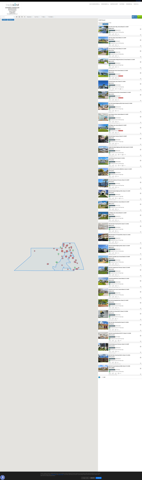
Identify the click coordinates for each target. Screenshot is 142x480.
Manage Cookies (85, 477)
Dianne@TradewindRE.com (12, 13)
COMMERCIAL (129, 4)
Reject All (92, 477)
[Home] (12, 5)
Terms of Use (60, 474)
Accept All (99, 477)
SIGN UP (135, 4)
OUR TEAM (122, 4)
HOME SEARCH (104, 4)
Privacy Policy (54, 474)
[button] (2, 477)
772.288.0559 (11, 12)
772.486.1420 (11, 13)
